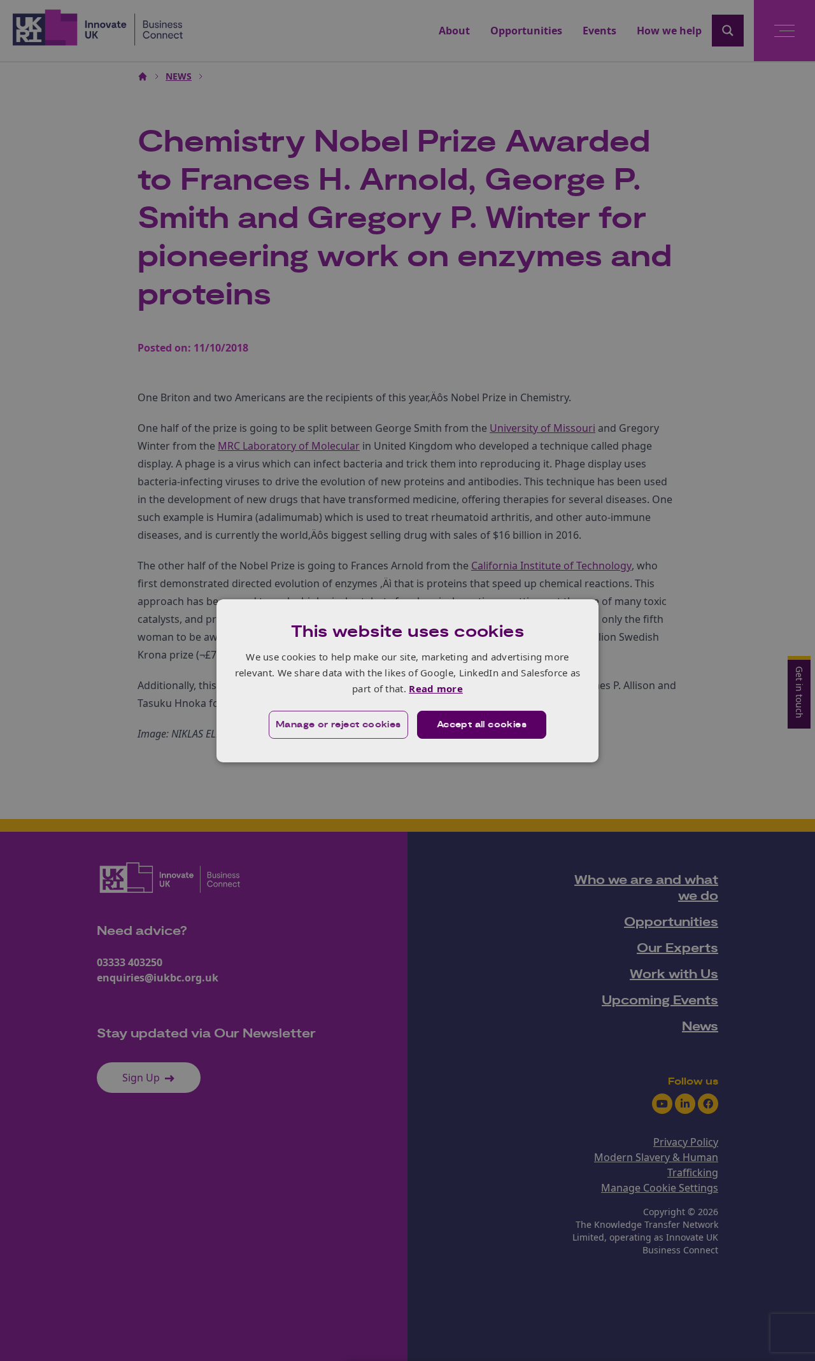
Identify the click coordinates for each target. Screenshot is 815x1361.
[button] (338, 724)
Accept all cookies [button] (482, 724)
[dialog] (407, 680)
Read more (436, 688)
